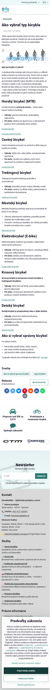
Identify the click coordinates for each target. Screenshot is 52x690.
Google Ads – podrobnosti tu (35, 645)
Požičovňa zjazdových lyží (15, 564)
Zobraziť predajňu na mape (16, 534)
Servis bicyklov (11, 547)
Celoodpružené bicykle (11, 134)
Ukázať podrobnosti (26, 685)
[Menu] (46, 9)
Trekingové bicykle (9, 197)
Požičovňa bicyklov (12, 601)
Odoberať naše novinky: (25, 469)
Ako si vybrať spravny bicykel (16, 374)
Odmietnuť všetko (26, 678)
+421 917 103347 (19, 511)
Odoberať (41, 476)
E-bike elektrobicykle (10, 267)
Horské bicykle (8, 129)
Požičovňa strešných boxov (16, 574)
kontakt (44, 357)
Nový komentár (39, 382)
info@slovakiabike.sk (20, 516)
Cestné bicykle (8, 167)
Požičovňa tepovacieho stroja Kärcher (21, 584)
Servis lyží (8, 556)
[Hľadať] (33, 9)
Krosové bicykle (8, 300)
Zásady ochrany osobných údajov (26, 663)
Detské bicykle (8, 330)
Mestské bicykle (8, 230)
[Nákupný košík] (39, 9)
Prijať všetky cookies (26, 671)
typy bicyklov (40, 374)
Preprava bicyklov (12, 594)
